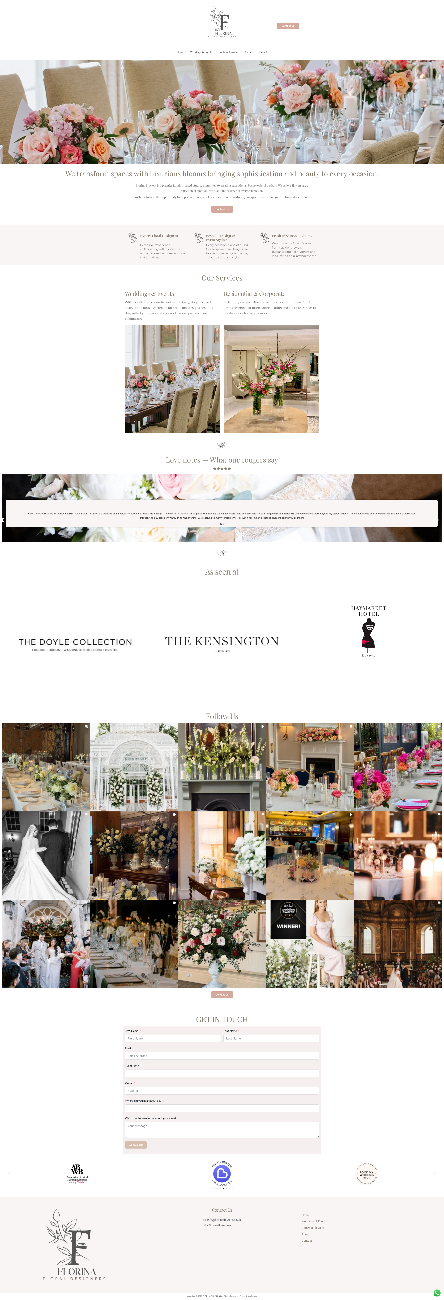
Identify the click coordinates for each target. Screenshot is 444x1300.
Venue (129, 1083)
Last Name (230, 1031)
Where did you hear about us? (143, 1101)
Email (128, 1048)
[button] (46, 767)
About (248, 52)
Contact (262, 52)
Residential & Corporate (254, 293)
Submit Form (136, 1145)
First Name (131, 1031)
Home (180, 52)
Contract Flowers (228, 52)
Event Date (132, 1066)
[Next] (437, 520)
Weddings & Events (201, 52)
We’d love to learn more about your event (150, 1118)
